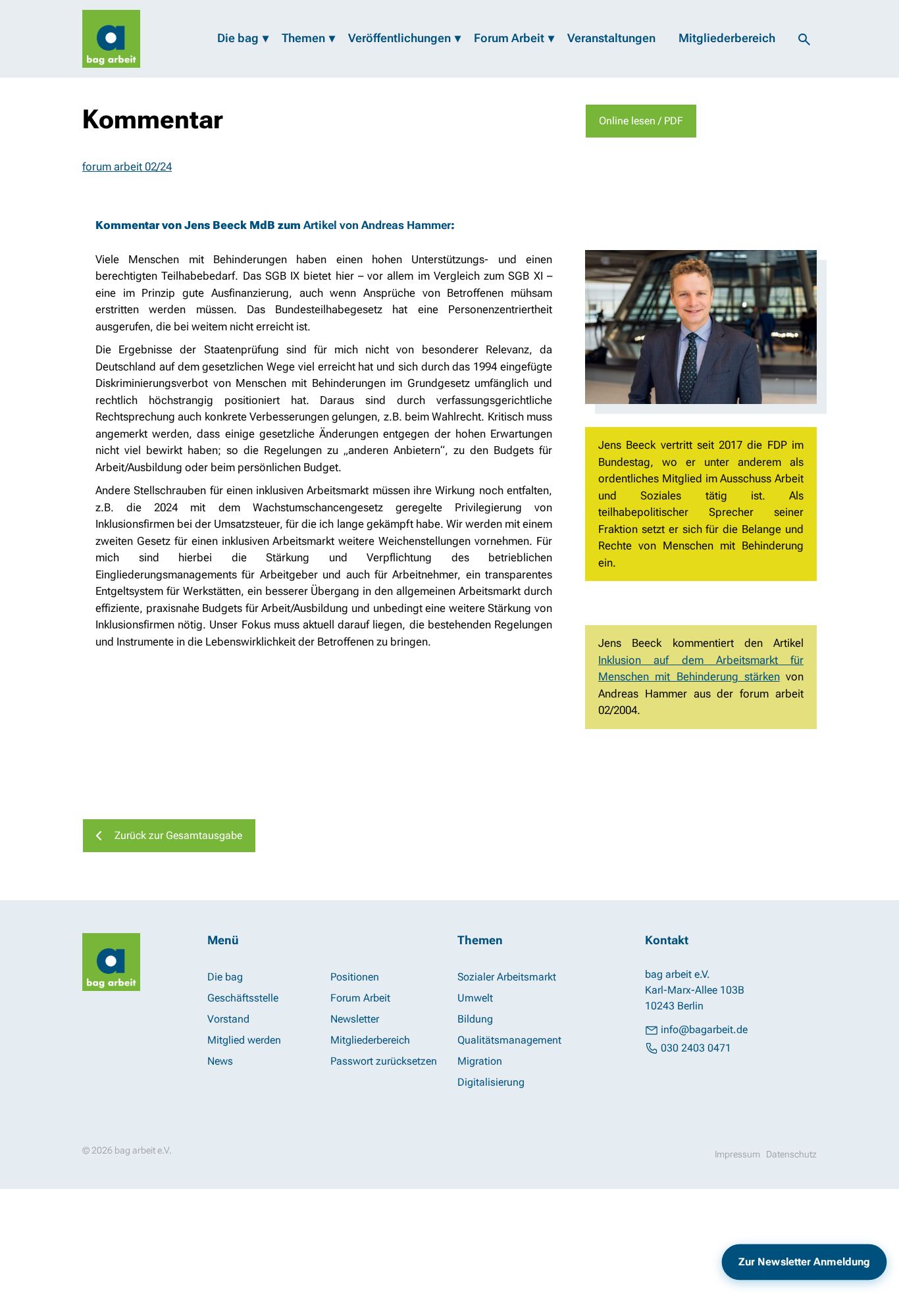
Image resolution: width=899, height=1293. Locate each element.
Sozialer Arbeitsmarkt (506, 977)
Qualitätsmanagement (509, 1040)
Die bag (238, 38)
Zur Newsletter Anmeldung (804, 1262)
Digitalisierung (491, 1082)
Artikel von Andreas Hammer (377, 225)
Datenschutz (791, 1154)
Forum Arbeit (509, 38)
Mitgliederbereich (727, 38)
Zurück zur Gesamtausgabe (178, 835)
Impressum (737, 1154)
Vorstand (228, 1019)
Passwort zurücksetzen (383, 1061)
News (220, 1061)
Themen (303, 38)
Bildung (475, 1019)
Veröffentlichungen (399, 38)
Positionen (354, 977)
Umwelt (475, 998)
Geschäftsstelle (242, 998)
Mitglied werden (244, 1040)
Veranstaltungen (611, 38)
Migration (479, 1061)
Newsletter (354, 1019)
